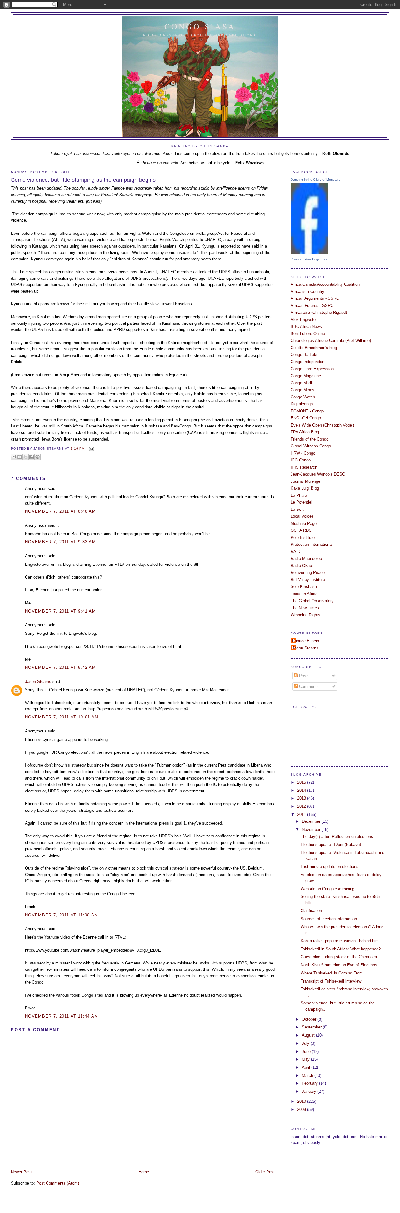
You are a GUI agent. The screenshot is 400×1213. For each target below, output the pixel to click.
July (306, 1043)
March (308, 1075)
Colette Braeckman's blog (314, 347)
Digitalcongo (302, 404)
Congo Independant (308, 361)
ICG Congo (301, 460)
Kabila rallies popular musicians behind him (340, 941)
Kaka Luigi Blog (305, 488)
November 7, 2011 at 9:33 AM (60, 542)
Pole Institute (303, 537)
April (306, 1067)
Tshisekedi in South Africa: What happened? (341, 949)
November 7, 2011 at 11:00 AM (61, 915)
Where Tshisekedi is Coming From (332, 973)
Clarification (311, 910)
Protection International (311, 544)
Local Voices (302, 516)
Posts (304, 675)
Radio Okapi (302, 565)
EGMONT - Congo (307, 411)
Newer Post (21, 1172)
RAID (295, 551)
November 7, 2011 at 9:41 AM (60, 611)
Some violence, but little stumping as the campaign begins (83, 180)
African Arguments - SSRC (315, 298)
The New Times (305, 607)
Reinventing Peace (308, 572)
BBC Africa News (306, 326)
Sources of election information (329, 918)
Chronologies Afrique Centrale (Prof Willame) (331, 340)
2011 (302, 814)
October (310, 1019)
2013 (302, 798)
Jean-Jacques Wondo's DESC (318, 474)
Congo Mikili (302, 383)
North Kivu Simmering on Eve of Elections (339, 965)
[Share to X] (25, 457)
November (312, 829)
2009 (302, 1109)
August (309, 1035)
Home (143, 1172)
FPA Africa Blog (305, 432)
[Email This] (14, 457)
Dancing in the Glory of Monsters (316, 179)
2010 (302, 1101)
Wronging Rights (305, 615)
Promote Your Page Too (309, 259)
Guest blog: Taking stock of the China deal (339, 956)
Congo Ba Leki (304, 354)
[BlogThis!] (20, 457)
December (312, 821)
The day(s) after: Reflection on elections (337, 836)
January (310, 1091)
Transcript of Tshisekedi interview (331, 981)
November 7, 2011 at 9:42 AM (60, 667)
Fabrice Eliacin (305, 641)
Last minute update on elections (329, 866)
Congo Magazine (306, 375)
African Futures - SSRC (312, 305)
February (310, 1083)
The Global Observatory (312, 601)
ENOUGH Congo (306, 418)
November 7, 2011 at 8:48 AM (60, 511)
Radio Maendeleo (306, 558)
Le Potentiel (301, 502)
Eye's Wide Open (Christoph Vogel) (322, 425)
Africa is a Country (307, 291)
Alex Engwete (303, 319)
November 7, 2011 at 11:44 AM (61, 1016)
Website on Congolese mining (327, 888)
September (312, 1027)
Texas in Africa (304, 593)
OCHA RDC (301, 530)
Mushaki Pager (304, 523)
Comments (308, 686)
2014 (302, 790)
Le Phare (299, 495)
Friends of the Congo (309, 439)
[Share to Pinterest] (37, 457)
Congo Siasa (200, 26)
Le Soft (297, 509)
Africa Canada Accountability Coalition (325, 284)
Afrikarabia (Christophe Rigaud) (319, 312)
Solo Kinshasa (304, 586)
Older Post (265, 1172)
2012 (302, 806)
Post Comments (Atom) (57, 1183)
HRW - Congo (303, 453)
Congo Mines (302, 389)
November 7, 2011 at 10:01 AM (61, 717)
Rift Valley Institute (308, 579)
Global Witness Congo (311, 446)
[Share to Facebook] (31, 457)
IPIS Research (304, 467)
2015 (302, 782)
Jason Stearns (38, 681)
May (306, 1059)
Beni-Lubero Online (308, 333)
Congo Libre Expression (312, 369)
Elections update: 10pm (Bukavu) (331, 844)
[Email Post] (91, 448)
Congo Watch (303, 397)
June (307, 1051)
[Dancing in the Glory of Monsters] (309, 253)
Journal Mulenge (305, 481)
